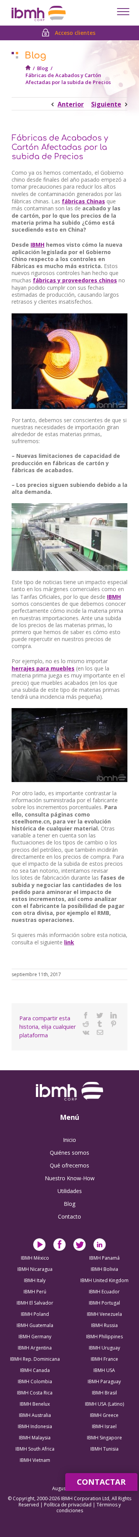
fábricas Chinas (83, 201)
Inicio (69, 1139)
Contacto (69, 1216)
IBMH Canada (35, 1370)
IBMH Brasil (104, 1392)
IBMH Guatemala (35, 1325)
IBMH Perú (35, 1291)
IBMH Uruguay (104, 1347)
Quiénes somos (69, 1152)
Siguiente (106, 104)
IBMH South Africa (34, 1449)
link (69, 942)
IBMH (37, 244)
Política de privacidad (68, 1504)
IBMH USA (104, 1370)
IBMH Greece (104, 1415)
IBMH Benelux (35, 1404)
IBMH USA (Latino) (104, 1404)
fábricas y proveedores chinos (75, 280)
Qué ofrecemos (69, 1165)
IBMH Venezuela (104, 1314)
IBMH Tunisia (104, 1449)
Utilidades (70, 1191)
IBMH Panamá (104, 1258)
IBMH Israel (104, 1426)
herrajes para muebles (43, 668)
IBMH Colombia (35, 1381)
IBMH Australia (35, 1415)
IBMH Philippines (104, 1336)
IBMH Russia (104, 1325)
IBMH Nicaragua (35, 1269)
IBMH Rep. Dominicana (35, 1359)
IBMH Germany (35, 1336)
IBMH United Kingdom (104, 1280)
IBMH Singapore (104, 1437)
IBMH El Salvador (35, 1303)
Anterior (71, 104)
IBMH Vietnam (35, 1460)
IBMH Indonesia (35, 1426)
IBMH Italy (35, 1280)
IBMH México (35, 1258)
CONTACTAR (101, 1482)
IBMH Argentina (35, 1347)
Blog (42, 68)
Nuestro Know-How (70, 1178)
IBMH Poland (35, 1314)
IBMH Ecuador (104, 1291)
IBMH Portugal (104, 1303)
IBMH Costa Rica (35, 1392)
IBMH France (104, 1359)
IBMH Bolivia (104, 1269)
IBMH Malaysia (35, 1437)
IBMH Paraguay (104, 1381)
